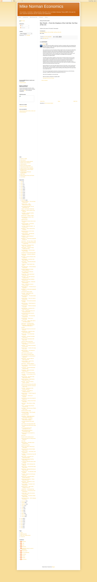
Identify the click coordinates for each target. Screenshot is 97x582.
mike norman (24, 559)
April (22, 511)
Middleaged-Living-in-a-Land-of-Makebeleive (27, 549)
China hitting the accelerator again (27, 354)
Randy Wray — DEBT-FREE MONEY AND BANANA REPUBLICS (28, 417)
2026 (22, 181)
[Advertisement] (59, 91)
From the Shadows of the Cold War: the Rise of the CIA (50, 32)
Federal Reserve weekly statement (26, 161)
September (24, 504)
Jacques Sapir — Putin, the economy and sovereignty (28, 494)
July (22, 507)
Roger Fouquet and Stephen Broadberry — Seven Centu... (28, 243)
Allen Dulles (45, 38)
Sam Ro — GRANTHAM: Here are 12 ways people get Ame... (28, 311)
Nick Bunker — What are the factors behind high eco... (27, 371)
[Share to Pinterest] (61, 36)
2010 (22, 524)
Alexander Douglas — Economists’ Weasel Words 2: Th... (27, 224)
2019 (22, 192)
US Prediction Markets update (26, 291)
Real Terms (23, 435)
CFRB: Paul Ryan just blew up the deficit (28, 384)
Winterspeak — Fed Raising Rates (27, 323)
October (23, 502)
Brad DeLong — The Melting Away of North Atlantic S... (28, 343)
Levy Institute (22, 176)
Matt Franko (24, 546)
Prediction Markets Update (26, 410)
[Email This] (56, 36)
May (22, 510)
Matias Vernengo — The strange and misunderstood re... (28, 351)
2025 (22, 183)
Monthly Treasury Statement (25, 162)
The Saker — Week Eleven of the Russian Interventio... (27, 389)
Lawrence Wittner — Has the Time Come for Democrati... (27, 361)
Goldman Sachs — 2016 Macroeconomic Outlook (26, 204)
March (23, 513)
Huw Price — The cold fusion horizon (28, 372)
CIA (47, 38)
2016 (22, 197)
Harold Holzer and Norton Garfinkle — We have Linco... (28, 280)
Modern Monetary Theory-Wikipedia (26, 168)
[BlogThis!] (57, 36)
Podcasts (41, 17)
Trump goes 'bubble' (25, 414)
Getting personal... (24, 219)
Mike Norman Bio (33, 17)
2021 (22, 189)
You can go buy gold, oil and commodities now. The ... (26, 428)
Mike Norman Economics (41, 6)
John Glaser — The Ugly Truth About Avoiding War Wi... (28, 277)
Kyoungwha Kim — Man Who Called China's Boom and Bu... (28, 332)
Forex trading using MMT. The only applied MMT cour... (27, 207)
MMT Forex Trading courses (25, 535)
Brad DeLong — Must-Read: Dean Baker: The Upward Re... (27, 246)
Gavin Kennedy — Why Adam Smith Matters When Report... (27, 377)
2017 (22, 195)
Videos (46, 17)
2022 (22, 187)
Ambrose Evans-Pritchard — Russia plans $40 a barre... (27, 480)
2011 (22, 523)
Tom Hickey (24, 554)
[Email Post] (54, 36)
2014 (22, 518)
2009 (22, 526)
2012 (22, 521)
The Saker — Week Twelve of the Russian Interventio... (27, 294)
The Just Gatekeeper (25, 552)
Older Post (75, 101)
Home (19, 17)
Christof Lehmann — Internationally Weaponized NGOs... (27, 234)
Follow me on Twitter (23, 106)
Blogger (53, 566)
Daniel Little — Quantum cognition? (27, 363)
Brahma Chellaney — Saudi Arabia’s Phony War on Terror (28, 380)
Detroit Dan (24, 541)
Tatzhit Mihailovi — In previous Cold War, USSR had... (27, 260)
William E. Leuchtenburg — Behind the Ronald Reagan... (28, 282)
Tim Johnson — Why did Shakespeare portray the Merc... (28, 368)
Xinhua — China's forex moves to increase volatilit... (27, 285)
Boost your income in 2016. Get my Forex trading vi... (27, 232)
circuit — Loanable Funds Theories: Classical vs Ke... (27, 406)
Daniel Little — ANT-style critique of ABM (28, 241)
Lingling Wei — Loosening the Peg (27, 489)
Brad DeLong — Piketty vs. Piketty (27, 215)
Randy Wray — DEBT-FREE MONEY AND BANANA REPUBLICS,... (28, 325)
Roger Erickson (24, 550)
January (23, 516)
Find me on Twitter (23, 158)
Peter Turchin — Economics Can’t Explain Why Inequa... (27, 457)
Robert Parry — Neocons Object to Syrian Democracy (27, 359)
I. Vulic (23, 543)
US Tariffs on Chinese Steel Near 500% (28, 252)
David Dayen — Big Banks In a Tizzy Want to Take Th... (28, 482)
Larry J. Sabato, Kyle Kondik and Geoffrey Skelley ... (27, 272)
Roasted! (23, 327)
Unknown (23, 555)
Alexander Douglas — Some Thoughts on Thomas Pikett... (28, 413)
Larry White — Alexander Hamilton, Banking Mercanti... (27, 213)
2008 (22, 527)
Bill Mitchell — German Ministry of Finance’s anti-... (27, 237)
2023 (22, 186)
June (23, 508)
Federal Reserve (23, 164)
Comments (23, 27)
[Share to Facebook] (59, 36)
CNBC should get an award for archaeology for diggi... (26, 431)
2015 (22, 198)
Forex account (23, 160)
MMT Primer (22, 174)
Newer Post (42, 101)
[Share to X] (58, 36)
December (24, 200)
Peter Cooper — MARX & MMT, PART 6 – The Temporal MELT (28, 321)
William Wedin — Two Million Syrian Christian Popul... (27, 443)
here (25, 90)
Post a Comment (45, 80)
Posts (22, 25)
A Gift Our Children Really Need (27, 341)
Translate (28, 35)
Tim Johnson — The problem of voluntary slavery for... (27, 391)
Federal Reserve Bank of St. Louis (26, 166)
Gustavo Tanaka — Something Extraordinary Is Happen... (26, 419)
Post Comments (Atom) (49, 103)
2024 (22, 184)
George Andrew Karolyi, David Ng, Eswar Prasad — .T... (27, 460)
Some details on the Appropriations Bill (28, 423)
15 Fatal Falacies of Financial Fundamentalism (25, 172)
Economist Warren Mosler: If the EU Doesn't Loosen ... (27, 314)
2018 (22, 194)
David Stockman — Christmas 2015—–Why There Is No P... (28, 309)
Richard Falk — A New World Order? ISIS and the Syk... (27, 275)
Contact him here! (22, 82)
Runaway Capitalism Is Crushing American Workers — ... (27, 270)
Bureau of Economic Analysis (25, 165)
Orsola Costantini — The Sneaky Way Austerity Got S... (28, 316)
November (24, 501)
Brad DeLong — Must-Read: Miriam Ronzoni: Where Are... (27, 477)
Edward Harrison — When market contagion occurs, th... (27, 487)
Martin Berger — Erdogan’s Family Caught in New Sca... (27, 248)
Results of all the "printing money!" (27, 436)
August (23, 505)
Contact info (25, 17)
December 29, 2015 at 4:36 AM (48, 78)
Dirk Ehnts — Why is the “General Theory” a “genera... (27, 382)
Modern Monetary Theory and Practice (27, 175)
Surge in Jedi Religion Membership (27, 208)
